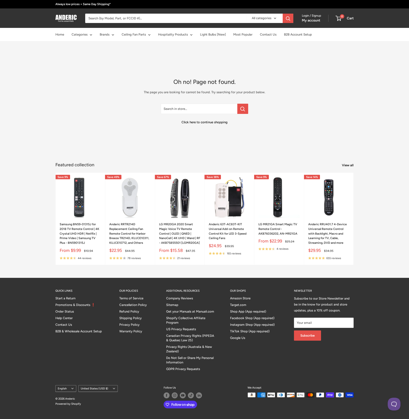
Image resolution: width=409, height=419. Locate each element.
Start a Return (65, 298)
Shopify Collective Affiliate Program (185, 320)
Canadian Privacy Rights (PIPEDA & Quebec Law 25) (190, 338)
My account (311, 20)
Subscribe (307, 335)
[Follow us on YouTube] (183, 395)
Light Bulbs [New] (213, 34)
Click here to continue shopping (204, 122)
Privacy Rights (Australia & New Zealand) (189, 349)
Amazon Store (240, 298)
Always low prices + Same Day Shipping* (83, 4)
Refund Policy (129, 311)
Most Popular (242, 34)
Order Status (64, 311)
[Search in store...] (242, 109)
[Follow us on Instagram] (175, 395)
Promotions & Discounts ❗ (75, 305)
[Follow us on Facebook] (167, 395)
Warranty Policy (130, 331)
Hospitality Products (173, 34)
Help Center (64, 318)
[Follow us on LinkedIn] (199, 395)
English (62, 388)
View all (348, 165)
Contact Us (268, 34)
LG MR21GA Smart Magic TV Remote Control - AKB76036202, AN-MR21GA (277, 229)
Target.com (238, 305)
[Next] (353, 218)
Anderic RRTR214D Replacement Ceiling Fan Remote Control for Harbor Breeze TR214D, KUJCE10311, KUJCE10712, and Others (129, 234)
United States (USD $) (94, 388)
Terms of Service (131, 298)
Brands (104, 34)
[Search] (288, 18)
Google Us (237, 338)
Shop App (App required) (248, 311)
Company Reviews (179, 298)
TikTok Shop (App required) (249, 331)
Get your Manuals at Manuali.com (190, 311)
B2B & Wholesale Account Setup (78, 331)
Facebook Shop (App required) (252, 318)
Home (59, 34)
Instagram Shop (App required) (252, 325)
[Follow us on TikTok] (191, 395)
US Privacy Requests (181, 329)
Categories (80, 34)
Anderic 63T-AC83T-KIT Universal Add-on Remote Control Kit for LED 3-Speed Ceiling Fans (227, 231)
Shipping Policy (130, 318)
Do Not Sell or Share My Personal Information (190, 360)
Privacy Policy (129, 325)
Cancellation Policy (133, 305)
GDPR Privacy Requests (183, 369)
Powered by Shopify (68, 403)
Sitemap (172, 305)
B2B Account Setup (298, 34)
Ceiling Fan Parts (134, 34)
